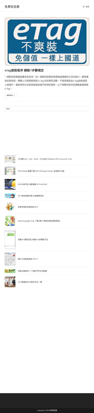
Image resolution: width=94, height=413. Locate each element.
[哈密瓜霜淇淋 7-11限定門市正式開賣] (10, 271)
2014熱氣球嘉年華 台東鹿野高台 (31, 196)
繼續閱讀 (12, 95)
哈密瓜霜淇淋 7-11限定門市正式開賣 (32, 271)
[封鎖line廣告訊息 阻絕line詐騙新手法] (10, 239)
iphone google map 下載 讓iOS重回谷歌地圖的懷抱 (39, 221)
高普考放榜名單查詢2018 (28, 207)
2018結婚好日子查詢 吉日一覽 (30, 282)
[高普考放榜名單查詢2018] (10, 207)
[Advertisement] (47, 133)
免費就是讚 (12, 7)
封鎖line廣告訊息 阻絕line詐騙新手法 (33, 239)
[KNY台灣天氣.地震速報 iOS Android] (10, 184)
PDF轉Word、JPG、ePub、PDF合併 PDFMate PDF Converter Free (45, 159)
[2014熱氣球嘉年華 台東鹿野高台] (10, 195)
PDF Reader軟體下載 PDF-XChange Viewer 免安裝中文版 (41, 171)
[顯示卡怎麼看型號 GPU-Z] (10, 259)
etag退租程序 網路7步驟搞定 (24, 70)
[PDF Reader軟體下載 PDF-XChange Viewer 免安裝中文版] (10, 171)
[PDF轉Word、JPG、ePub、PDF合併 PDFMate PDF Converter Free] (10, 159)
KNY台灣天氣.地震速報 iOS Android (32, 184)
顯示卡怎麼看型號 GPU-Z (28, 259)
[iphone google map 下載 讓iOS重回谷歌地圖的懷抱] (10, 221)
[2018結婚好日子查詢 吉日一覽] (10, 282)
